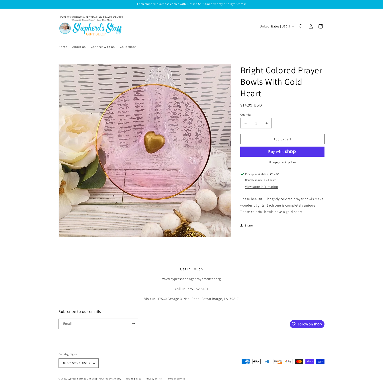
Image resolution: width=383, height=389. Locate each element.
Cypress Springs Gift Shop (83, 378)
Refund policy (133, 378)
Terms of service (175, 378)
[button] (301, 26)
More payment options (282, 162)
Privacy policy (154, 378)
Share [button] (249, 225)
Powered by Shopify (109, 378)
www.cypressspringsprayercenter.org (191, 279)
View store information (261, 187)
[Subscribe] (133, 323)
